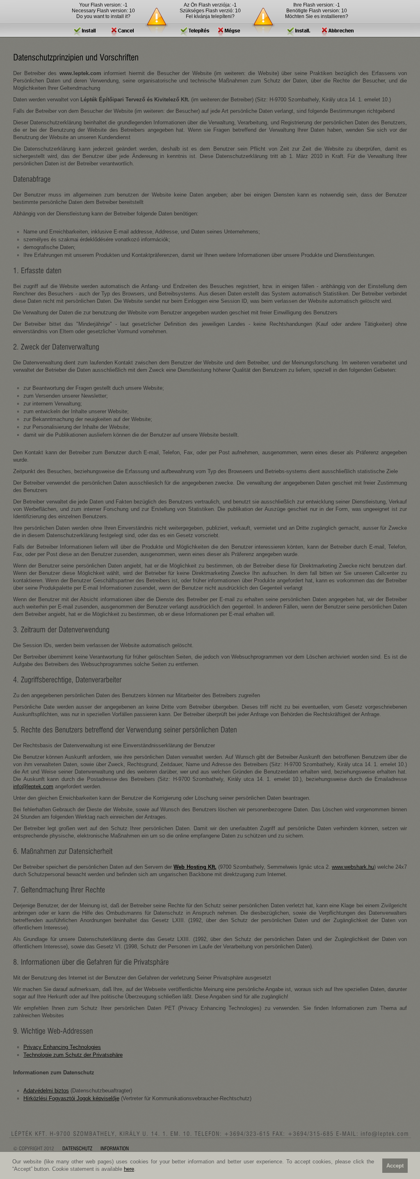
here (129, 1169)
